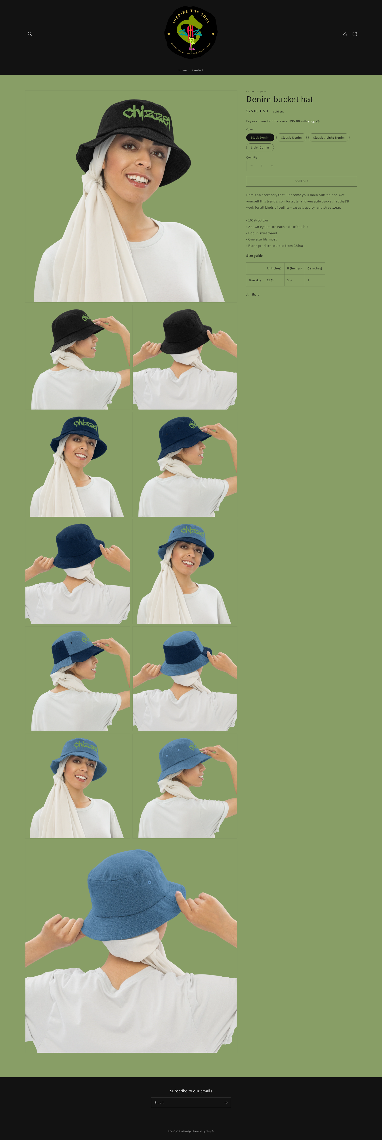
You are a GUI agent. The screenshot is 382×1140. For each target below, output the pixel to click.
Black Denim (260, 137)
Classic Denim (291, 137)
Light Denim (260, 147)
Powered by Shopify (203, 1131)
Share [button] (255, 294)
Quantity (251, 157)
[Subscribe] (226, 1103)
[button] (30, 34)
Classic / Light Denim (329, 137)
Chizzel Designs (184, 1131)
